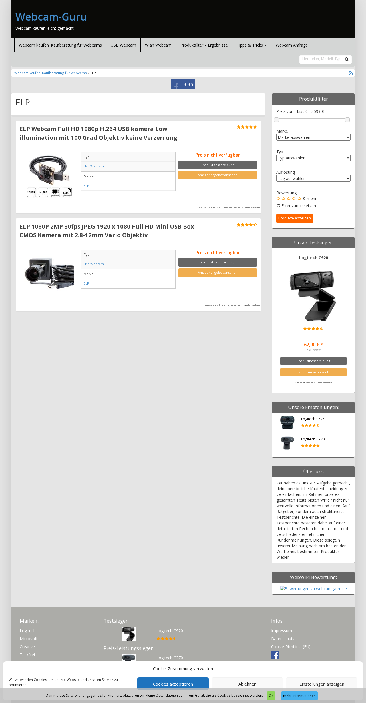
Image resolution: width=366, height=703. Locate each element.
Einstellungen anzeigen (321, 684)
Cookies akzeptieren (173, 684)
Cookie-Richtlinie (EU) (291, 646)
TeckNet (27, 654)
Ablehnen (247, 684)
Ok (271, 695)
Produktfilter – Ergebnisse (204, 45)
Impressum (281, 630)
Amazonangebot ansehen (218, 175)
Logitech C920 (313, 257)
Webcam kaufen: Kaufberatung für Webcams (60, 45)
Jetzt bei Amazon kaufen (313, 372)
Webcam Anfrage (292, 45)
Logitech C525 (313, 418)
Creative (27, 646)
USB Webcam (123, 45)
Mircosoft (29, 638)
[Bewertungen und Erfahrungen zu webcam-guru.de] (313, 588)
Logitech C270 (313, 439)
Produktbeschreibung (217, 165)
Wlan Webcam (158, 45)
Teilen (187, 84)
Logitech (28, 630)
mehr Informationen (299, 695)
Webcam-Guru (51, 17)
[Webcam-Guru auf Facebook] (275, 654)
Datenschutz (283, 638)
